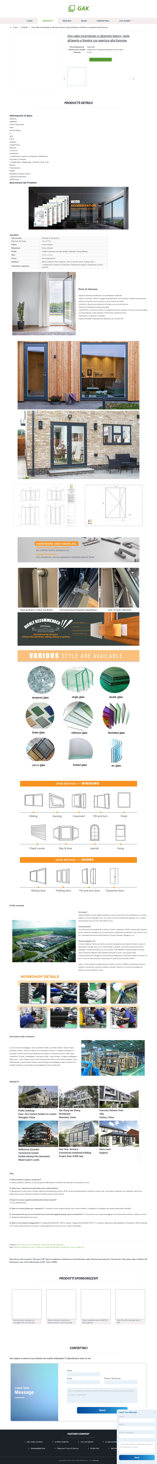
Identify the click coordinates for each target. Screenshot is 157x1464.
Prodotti (47, 21)
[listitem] (78, 78)
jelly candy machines (35, 1442)
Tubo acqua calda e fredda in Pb (134, 1259)
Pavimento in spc (16, 1262)
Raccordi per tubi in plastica (21, 1259)
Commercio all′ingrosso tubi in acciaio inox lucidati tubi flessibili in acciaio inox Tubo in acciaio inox (48, 1247)
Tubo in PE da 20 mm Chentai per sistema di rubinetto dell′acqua (40, 1245)
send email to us (102, 59)
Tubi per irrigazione (53, 1259)
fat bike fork (94, 1448)
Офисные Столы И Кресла (67, 1448)
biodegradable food (38, 1448)
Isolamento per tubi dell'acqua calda (75, 1259)
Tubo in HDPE (51, 1262)
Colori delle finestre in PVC (34, 1262)
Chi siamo (124, 21)
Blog (84, 21)
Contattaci (103, 21)
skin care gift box (87, 1442)
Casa (30, 21)
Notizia (67, 21)
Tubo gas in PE (38, 1259)
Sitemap (95, 1460)
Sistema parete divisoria (100, 1259)
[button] (64, 78)
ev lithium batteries (62, 1442)
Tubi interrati (116, 1259)
